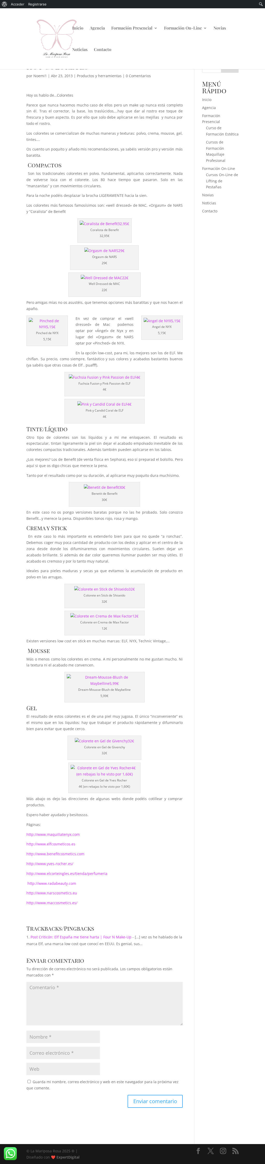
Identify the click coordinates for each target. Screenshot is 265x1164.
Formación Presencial (131, 28)
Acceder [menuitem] (17, 4)
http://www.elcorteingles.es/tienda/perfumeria (66, 873)
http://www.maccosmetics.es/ (51, 902)
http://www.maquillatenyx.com (53, 834)
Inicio (77, 28)
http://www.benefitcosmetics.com (55, 853)
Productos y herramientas (99, 75)
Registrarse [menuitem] (37, 4)
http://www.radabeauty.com (51, 883)
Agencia (97, 28)
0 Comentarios (138, 75)
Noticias (79, 50)
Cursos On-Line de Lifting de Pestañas (222, 181)
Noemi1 (40, 75)
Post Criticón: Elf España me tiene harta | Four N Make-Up (81, 937)
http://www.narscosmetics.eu (51, 892)
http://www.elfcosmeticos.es (50, 844)
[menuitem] (4, 4)
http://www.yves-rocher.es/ (49, 863)
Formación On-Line (183, 28)
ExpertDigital (67, 1157)
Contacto (102, 50)
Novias (220, 28)
